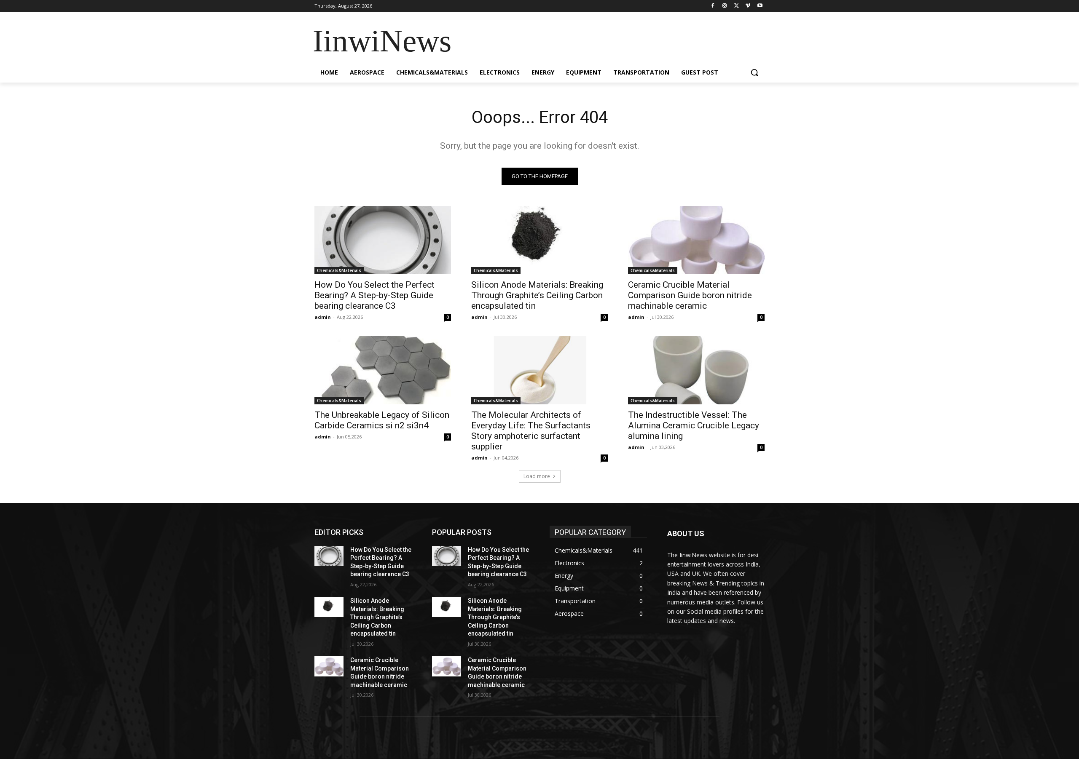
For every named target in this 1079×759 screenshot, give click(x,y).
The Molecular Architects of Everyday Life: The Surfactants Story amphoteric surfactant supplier (530, 431)
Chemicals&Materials (339, 270)
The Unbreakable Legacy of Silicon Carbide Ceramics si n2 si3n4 (381, 420)
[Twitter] (736, 6)
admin (322, 317)
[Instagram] (725, 6)
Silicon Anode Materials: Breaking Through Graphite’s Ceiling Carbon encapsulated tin (537, 295)
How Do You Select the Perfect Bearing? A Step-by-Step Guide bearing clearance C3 (374, 295)
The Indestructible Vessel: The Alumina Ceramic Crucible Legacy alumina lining (693, 425)
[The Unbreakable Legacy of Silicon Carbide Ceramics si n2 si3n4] (382, 370)
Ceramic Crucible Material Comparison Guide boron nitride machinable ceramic (690, 295)
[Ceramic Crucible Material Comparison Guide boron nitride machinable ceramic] (696, 240)
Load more (536, 476)
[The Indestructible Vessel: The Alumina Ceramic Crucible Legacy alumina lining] (696, 370)
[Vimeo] (748, 6)
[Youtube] (760, 6)
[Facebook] (713, 6)
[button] (754, 72)
